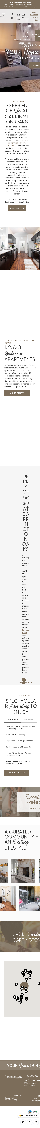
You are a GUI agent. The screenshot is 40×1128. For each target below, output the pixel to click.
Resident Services (34, 13)
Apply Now (35, 18)
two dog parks (25, 631)
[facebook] (12, 15)
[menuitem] (29, 26)
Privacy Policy (34, 1101)
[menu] (3, 13)
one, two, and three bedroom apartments (16, 143)
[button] (30, 978)
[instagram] (12, 18)
